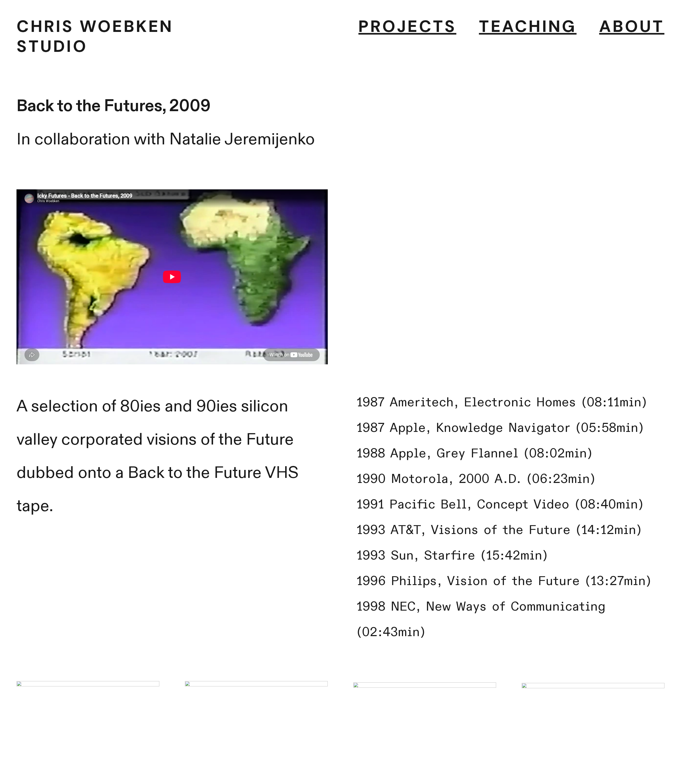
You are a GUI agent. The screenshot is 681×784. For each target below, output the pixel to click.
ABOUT (631, 26)
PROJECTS (407, 26)
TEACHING (527, 26)
